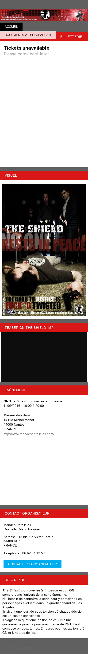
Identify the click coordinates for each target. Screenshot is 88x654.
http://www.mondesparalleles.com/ (29, 434)
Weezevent (26, 647)
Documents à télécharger (28, 35)
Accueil (11, 26)
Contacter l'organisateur (32, 564)
